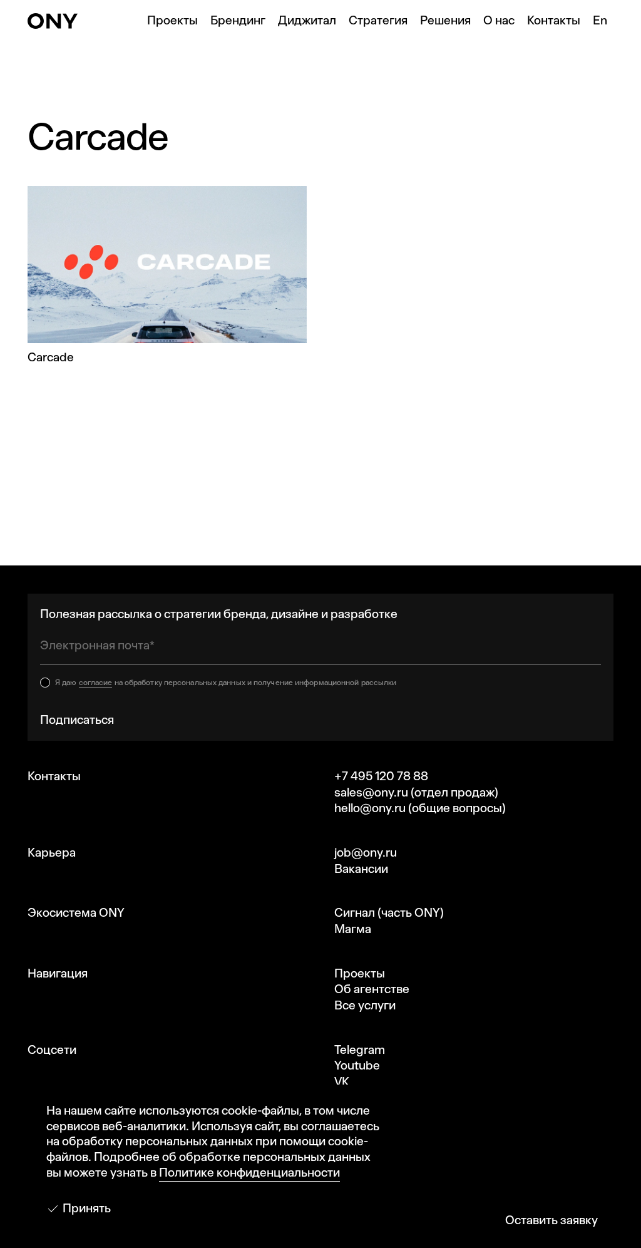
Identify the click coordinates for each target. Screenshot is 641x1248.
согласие (96, 682)
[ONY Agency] (53, 21)
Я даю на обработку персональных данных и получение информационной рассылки (225, 682)
